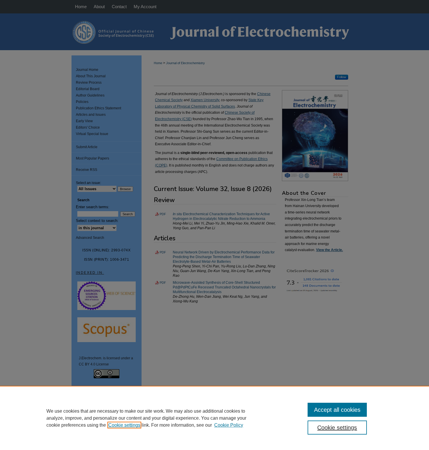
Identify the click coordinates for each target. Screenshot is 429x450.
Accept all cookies (337, 410)
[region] (214, 418)
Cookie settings (124, 425)
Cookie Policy (228, 425)
